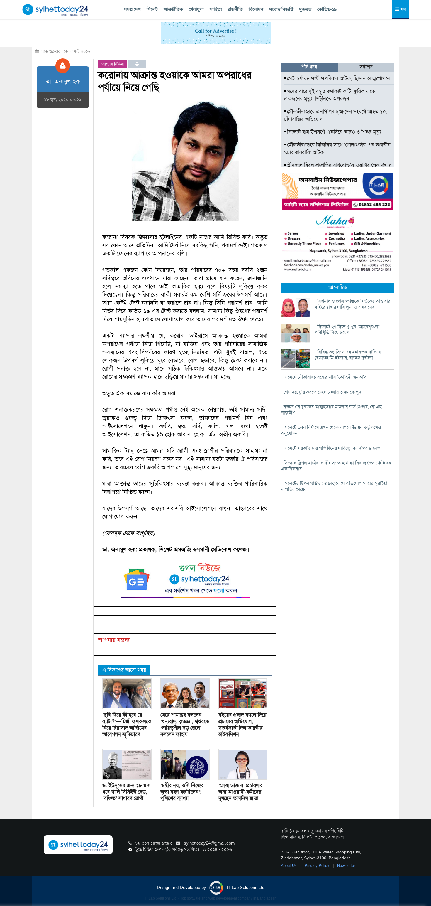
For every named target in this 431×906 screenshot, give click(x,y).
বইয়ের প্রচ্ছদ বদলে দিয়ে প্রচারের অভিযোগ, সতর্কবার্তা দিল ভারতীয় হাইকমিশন (242, 724)
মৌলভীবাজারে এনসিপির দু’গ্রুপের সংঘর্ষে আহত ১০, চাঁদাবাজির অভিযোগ (335, 115)
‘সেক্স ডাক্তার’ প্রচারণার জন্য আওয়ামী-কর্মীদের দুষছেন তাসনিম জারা (240, 792)
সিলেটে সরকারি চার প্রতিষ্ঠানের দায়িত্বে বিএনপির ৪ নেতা (332, 448)
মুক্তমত (305, 9)
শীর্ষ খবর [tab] (309, 67)
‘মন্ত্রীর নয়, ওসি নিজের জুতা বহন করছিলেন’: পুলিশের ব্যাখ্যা (181, 792)
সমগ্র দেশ (132, 9)
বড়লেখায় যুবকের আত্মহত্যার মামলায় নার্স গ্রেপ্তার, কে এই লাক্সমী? (331, 410)
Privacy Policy (317, 865)
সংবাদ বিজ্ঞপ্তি (281, 9)
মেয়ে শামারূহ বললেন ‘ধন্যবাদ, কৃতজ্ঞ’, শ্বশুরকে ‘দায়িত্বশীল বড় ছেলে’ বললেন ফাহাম (184, 724)
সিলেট (152, 9)
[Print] (137, 64)
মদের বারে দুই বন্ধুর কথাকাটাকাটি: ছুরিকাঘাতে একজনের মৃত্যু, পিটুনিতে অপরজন (329, 95)
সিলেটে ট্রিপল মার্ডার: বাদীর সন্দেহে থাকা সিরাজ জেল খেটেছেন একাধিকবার (336, 466)
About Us (289, 865)
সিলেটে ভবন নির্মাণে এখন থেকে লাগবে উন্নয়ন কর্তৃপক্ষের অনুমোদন (331, 430)
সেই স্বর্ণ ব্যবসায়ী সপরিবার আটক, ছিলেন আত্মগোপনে (338, 78)
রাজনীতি (235, 9)
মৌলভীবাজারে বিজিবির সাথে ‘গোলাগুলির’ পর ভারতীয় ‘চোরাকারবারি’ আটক (337, 148)
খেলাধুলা (196, 9)
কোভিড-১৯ (327, 9)
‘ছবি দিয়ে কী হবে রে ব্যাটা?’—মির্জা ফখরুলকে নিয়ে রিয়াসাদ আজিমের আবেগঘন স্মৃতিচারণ (126, 724)
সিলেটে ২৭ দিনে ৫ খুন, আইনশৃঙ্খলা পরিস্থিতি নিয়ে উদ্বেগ (347, 330)
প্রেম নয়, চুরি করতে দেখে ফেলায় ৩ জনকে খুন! (323, 392)
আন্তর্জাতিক (173, 9)
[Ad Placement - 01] (216, 32)
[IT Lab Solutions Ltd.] (337, 191)
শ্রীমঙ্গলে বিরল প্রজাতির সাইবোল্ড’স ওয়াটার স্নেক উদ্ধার (338, 165)
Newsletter (346, 865)
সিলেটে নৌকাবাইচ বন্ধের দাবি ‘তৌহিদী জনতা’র (325, 377)
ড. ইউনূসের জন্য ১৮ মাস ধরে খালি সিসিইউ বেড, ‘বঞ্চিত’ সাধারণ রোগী (126, 792)
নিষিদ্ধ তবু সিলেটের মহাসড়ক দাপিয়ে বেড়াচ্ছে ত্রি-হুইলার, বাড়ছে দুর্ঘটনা (348, 355)
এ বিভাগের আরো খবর (124, 669)
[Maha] (337, 243)
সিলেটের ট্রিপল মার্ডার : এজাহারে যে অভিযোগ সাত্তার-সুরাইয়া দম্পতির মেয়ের (334, 486)
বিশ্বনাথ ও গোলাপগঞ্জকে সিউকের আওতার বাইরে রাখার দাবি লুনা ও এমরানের (352, 304)
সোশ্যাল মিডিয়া (112, 64)
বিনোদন (256, 9)
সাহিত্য (216, 9)
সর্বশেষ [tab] (366, 67)
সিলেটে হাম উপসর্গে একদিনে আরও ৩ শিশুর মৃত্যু (333, 131)
